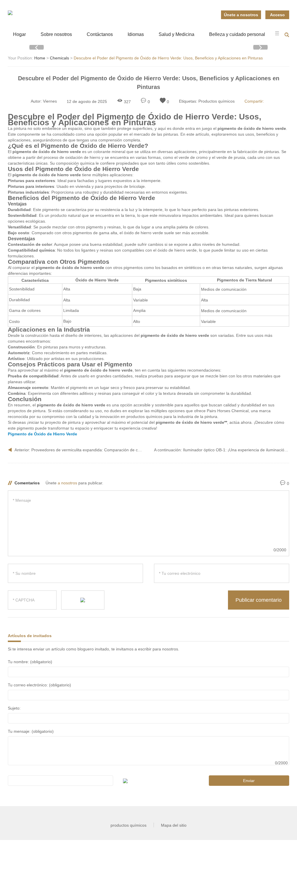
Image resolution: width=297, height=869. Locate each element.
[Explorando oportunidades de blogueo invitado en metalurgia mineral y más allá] (10, 12)
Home (39, 58)
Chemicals (59, 58)
